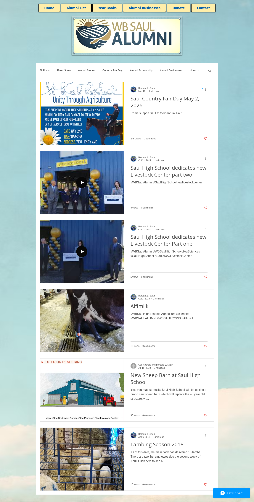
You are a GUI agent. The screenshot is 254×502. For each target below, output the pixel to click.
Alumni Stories (86, 70)
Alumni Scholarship (141, 70)
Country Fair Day (112, 70)
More (192, 70)
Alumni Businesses (171, 70)
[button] (209, 71)
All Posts (45, 70)
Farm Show (64, 70)
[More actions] (207, 89)
